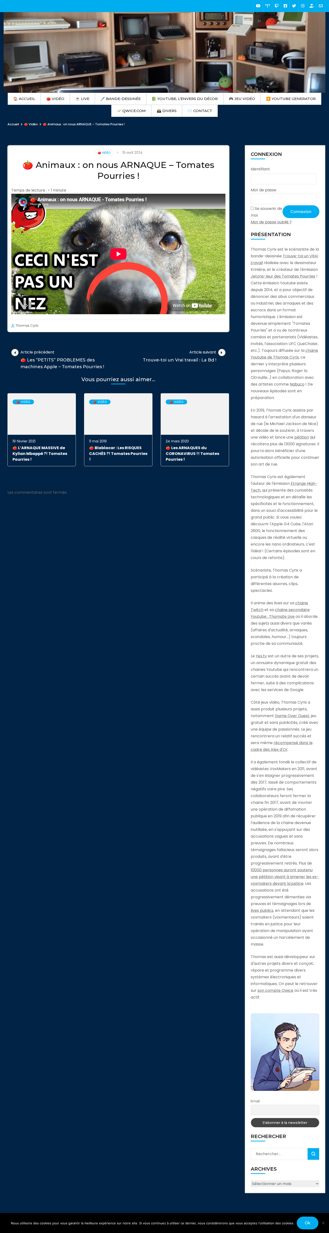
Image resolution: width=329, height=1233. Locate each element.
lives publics (262, 910)
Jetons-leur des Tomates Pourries (283, 276)
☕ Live (82, 98)
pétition (301, 437)
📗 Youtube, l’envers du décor (185, 98)
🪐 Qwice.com (131, 110)
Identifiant (260, 169)
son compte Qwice (275, 990)
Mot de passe (263, 190)
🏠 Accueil (24, 98)
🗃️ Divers (167, 110)
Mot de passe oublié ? (271, 222)
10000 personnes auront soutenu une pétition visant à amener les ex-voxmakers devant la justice (285, 876)
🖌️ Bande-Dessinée (120, 98)
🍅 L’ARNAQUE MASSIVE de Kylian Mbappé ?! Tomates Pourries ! (40, 453)
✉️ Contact (200, 110)
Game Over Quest (292, 716)
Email (255, 1101)
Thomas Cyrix (27, 325)
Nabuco (297, 384)
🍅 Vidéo (55, 98)
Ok (307, 1223)
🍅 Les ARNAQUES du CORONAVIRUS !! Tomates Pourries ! (192, 453)
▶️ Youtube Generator (291, 98)
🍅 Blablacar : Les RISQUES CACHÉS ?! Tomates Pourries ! (118, 453)
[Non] (323, 1222)
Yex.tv (261, 656)
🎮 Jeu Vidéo (242, 98)
